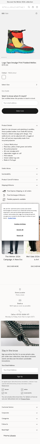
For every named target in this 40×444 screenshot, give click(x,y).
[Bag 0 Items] (33, 7)
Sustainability (6, 174)
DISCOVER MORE (13, 266)
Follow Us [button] (5, 424)
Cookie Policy (12, 218)
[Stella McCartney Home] (13, 7)
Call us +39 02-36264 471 (20, 314)
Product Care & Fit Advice (10, 179)
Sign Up (20, 376)
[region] (20, 222)
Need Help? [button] (5, 430)
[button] (20, 34)
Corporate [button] (5, 413)
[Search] (29, 7)
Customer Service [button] (7, 407)
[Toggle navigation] (37, 7)
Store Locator (20, 292)
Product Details (7, 125)
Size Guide (5, 91)
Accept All (20, 229)
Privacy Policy (25, 399)
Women (7, 389)
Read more (5, 385)
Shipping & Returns (8, 185)
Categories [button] (5, 418)
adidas (26, 389)
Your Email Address (8, 365)
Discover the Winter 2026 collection (20, 2)
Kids (6, 393)
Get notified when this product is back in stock (18, 98)
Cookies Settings (20, 224)
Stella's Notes (6, 168)
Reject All (20, 235)
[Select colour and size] (36, 13)
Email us (20, 303)
